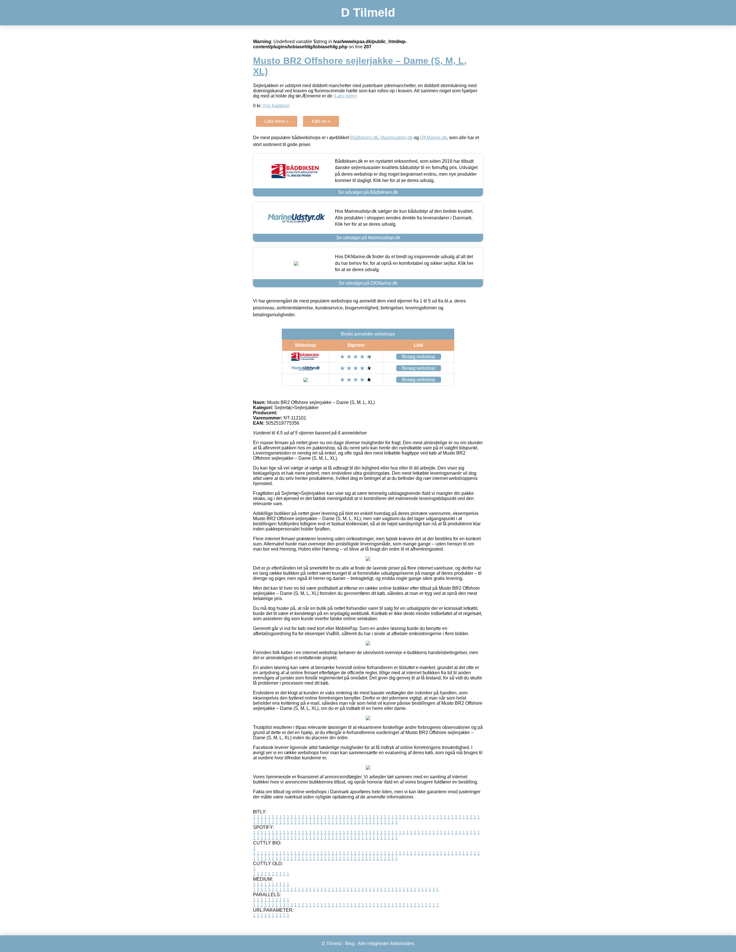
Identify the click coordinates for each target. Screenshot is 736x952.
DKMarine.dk (433, 137)
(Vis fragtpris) (276, 105)
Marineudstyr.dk (396, 137)
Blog (349, 943)
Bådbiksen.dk (364, 137)
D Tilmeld (368, 12)
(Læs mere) (345, 95)
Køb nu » (321, 121)
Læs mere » (276, 121)
